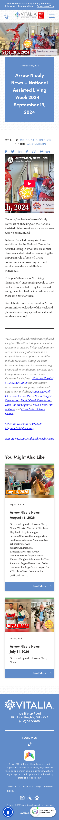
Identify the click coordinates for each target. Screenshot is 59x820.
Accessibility (26, 786)
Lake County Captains (18, 405)
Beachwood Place (22, 396)
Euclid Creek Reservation (35, 400)
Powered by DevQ (29, 812)
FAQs (38, 786)
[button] (8, 812)
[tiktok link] (29, 744)
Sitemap (48, 786)
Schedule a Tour (45, 6)
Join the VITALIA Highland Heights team (29, 439)
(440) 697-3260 (29, 721)
